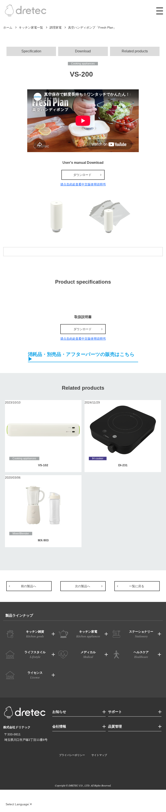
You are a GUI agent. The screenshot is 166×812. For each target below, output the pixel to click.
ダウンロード (82, 175)
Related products (135, 51)
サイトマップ (99, 755)
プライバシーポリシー (72, 755)
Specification (31, 51)
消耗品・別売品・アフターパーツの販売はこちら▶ (81, 357)
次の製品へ (82, 586)
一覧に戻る (136, 586)
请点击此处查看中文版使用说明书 (83, 184)
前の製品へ (28, 586)
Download (83, 51)
